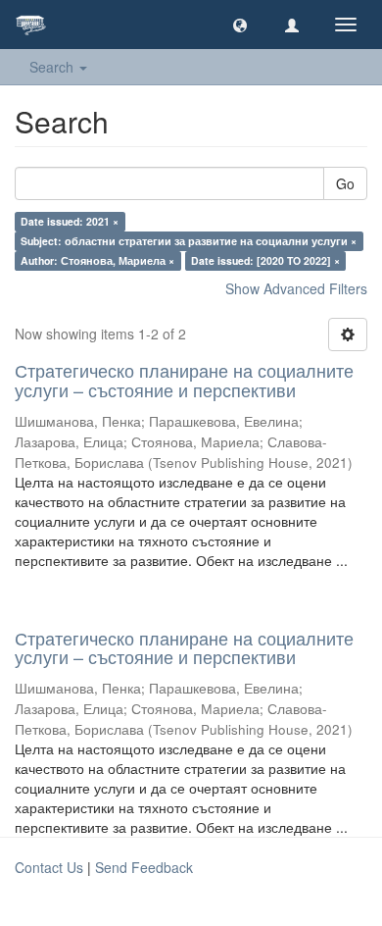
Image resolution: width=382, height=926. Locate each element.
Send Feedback (144, 867)
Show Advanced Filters (296, 288)
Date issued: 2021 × (70, 221)
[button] (240, 24)
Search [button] (53, 67)
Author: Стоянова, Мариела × (97, 260)
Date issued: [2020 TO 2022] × (265, 260)
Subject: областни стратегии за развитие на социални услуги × (189, 240)
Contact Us (49, 867)
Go (345, 183)
